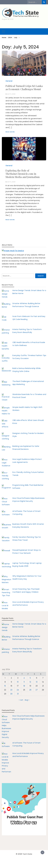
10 (18, 682)
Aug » (27, 700)
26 (30, 690)
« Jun (21, 700)
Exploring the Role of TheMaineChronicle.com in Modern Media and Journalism (23, 174)
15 (5, 686)
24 (18, 690)
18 (24, 686)
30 (11, 694)
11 (24, 682)
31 (18, 694)
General (9, 81)
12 (30, 682)
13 (36, 682)
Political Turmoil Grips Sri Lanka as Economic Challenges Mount (24, 87)
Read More (10, 132)
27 (37, 690)
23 (11, 690)
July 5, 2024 (11, 94)
